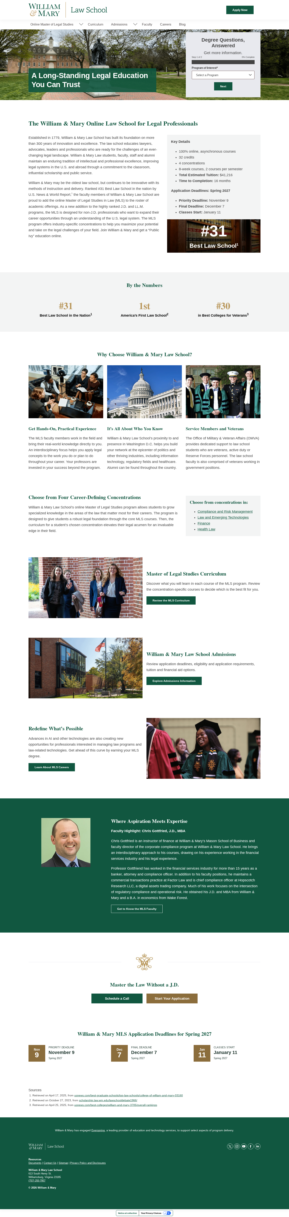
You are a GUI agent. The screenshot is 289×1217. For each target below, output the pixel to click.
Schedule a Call (117, 998)
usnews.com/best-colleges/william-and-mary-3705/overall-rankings (115, 1105)
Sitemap (63, 1162)
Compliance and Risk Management (225, 512)
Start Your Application (172, 998)
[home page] (68, 10)
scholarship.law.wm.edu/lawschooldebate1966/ (108, 1100)
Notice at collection (127, 1213)
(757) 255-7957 (37, 1180)
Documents (35, 1162)
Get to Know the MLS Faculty (136, 908)
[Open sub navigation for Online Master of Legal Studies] (81, 24)
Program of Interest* (205, 67)
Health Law (206, 529)
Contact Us (50, 1162)
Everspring (98, 1130)
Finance (204, 523)
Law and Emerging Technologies (223, 517)
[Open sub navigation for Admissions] (135, 24)
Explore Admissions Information (174, 680)
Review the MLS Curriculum (171, 600)
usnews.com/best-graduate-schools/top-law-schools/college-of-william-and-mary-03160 (128, 1095)
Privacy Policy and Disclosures (88, 1162)
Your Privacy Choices (151, 1213)
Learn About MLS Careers (52, 767)
